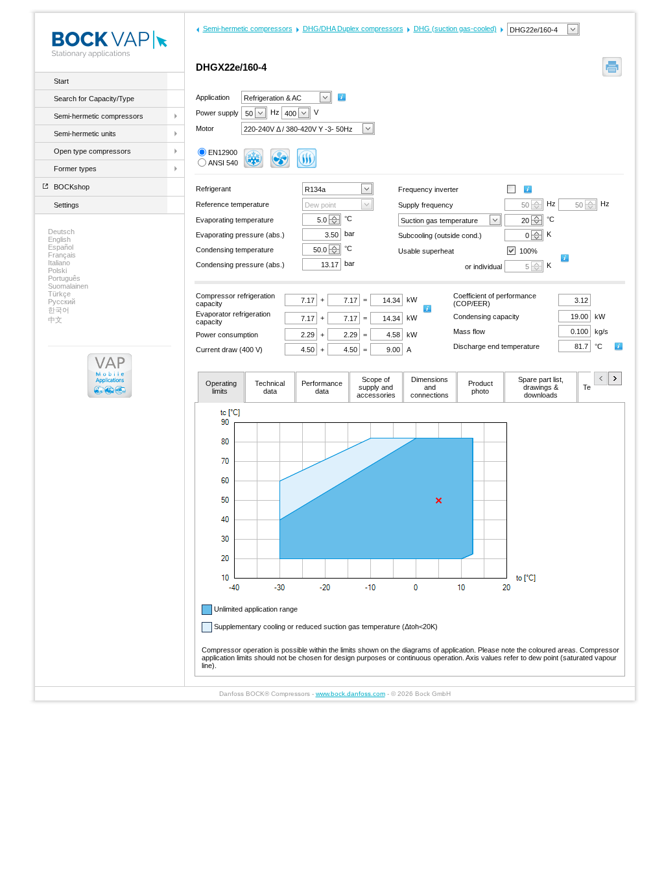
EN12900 (222, 152)
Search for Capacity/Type (94, 98)
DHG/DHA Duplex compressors (353, 28)
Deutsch (61, 231)
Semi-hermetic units (85, 134)
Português (64, 278)
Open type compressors (92, 151)
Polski (57, 270)
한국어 (58, 310)
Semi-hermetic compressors (98, 116)
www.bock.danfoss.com (350, 693)
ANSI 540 (223, 163)
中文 (55, 320)
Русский (61, 301)
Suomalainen (68, 286)
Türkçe (59, 294)
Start (61, 81)
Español (60, 247)
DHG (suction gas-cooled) (455, 28)
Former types (75, 169)
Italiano (59, 263)
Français (62, 255)
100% (528, 251)
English (59, 239)
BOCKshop (71, 187)
